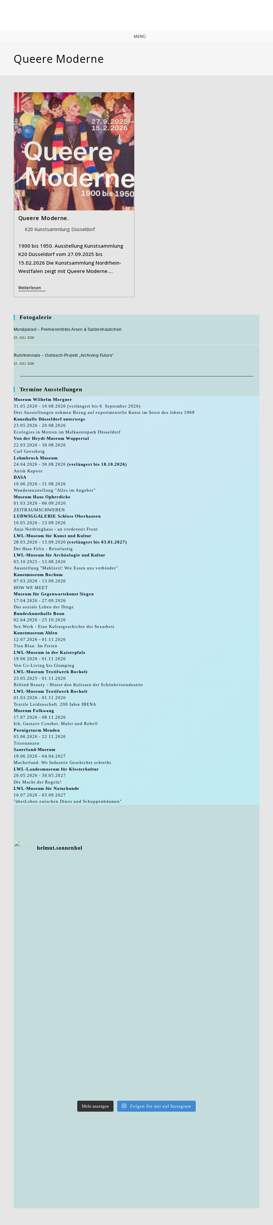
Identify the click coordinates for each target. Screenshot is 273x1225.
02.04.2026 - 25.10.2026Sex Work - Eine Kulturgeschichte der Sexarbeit (64, 620)
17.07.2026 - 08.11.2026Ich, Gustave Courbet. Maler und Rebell (56, 717)
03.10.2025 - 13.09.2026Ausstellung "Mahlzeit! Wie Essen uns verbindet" (66, 561)
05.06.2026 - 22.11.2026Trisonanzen (40, 737)
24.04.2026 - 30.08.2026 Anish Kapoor (70, 464)
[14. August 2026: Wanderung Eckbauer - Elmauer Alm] (136, 887)
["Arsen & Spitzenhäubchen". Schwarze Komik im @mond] (54, 1026)
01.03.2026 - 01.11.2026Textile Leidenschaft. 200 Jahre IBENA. (56, 698)
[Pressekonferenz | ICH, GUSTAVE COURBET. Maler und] (136, 1026)
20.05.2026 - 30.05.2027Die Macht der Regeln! (56, 776)
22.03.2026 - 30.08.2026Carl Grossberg (51, 445)
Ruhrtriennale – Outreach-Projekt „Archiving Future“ (64, 355)
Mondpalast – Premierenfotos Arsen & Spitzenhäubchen (68, 329)
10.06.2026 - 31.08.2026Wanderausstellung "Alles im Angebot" (55, 484)
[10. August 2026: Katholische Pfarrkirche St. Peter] (218, 933)
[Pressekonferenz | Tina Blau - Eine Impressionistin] (218, 1072)
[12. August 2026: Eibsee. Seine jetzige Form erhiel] (54, 933)
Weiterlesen (32, 288)
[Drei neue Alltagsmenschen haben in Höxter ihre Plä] (218, 980)
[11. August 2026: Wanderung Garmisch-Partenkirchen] (136, 933)
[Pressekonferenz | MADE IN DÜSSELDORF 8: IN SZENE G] (54, 887)
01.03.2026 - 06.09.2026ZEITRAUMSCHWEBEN (42, 503)
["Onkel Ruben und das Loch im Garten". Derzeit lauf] (54, 1072)
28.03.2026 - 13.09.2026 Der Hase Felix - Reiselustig (70, 542)
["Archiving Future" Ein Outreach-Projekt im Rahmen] (136, 1072)
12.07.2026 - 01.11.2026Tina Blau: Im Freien (40, 639)
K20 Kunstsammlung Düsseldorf (60, 229)
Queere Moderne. (43, 218)
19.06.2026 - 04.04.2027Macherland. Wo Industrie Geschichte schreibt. (63, 756)
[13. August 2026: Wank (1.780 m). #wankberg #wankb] (218, 887)
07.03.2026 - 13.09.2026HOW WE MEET (40, 581)
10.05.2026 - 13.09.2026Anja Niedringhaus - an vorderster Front (57, 523)
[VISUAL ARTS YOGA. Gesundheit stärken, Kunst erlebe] (218, 1026)
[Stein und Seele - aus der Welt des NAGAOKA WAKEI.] (136, 980)
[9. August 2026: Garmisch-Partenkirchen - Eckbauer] (54, 980)
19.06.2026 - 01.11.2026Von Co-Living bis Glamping (50, 659)
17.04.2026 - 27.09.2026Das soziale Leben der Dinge (54, 600)
